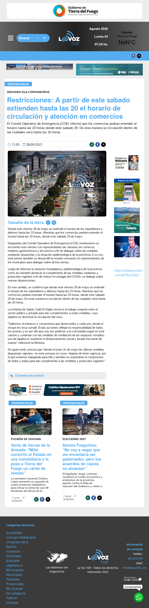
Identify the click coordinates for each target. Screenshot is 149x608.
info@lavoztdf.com (135, 568)
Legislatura (14, 565)
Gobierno (13, 551)
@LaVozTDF (135, 558)
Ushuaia (12, 602)
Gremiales (13, 556)
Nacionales (14, 574)
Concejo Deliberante (21, 537)
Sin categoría (15, 593)
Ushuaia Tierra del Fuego (127, 38)
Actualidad (14, 533)
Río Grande (14, 588)
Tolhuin (11, 598)
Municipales (15, 570)
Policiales (13, 579)
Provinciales (18, 84)
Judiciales (13, 561)
